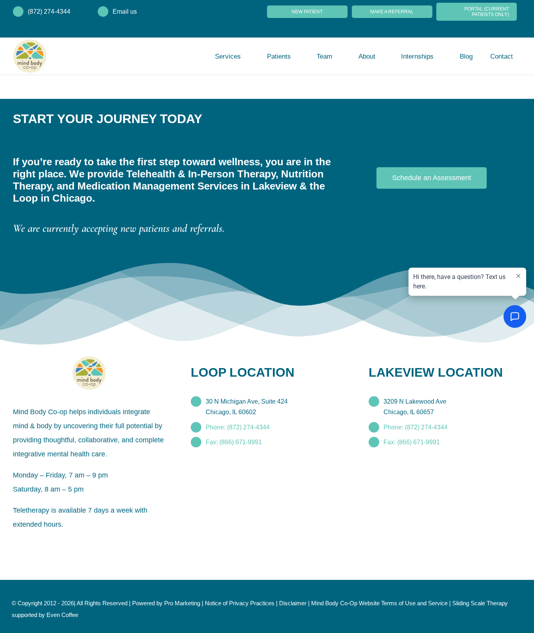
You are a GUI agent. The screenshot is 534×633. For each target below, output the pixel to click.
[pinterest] (58, 544)
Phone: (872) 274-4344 (238, 414)
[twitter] (30, 544)
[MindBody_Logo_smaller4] (89, 347)
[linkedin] (100, 544)
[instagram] (44, 544)
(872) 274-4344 (49, 11)
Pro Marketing (195, 602)
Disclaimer (311, 602)
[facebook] (16, 544)
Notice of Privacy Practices (255, 602)
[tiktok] (72, 544)
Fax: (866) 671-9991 (233, 430)
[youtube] (86, 544)
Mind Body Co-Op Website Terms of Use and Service (402, 602)
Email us (125, 11)
